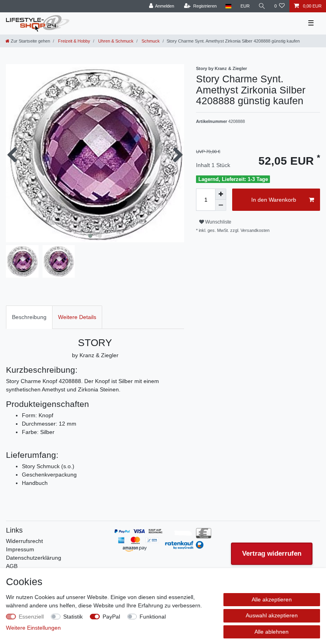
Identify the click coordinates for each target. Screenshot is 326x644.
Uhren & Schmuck (115, 41)
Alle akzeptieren (272, 599)
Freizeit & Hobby (73, 41)
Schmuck (150, 41)
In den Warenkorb (273, 200)
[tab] (29, 317)
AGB (11, 566)
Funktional (153, 616)
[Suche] (262, 6)
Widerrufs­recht (24, 541)
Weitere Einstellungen (33, 628)
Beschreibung (29, 317)
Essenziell (31, 616)
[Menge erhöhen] (220, 194)
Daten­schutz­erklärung (33, 558)
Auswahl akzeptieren (272, 615)
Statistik (73, 616)
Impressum (20, 549)
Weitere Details (77, 317)
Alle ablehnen (271, 631)
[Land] (228, 6)
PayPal (111, 616)
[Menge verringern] (220, 205)
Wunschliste (217, 222)
